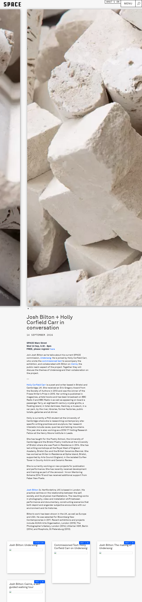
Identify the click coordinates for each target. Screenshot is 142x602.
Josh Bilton (32, 490)
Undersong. (46, 358)
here (52, 349)
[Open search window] (139, 3)
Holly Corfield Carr (36, 384)
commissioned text (52, 361)
